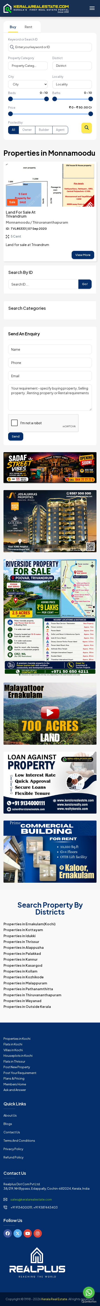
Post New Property (16, 1067)
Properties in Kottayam (23, 930)
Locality (57, 76)
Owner (27, 129)
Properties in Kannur (20, 959)
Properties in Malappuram (25, 983)
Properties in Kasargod (22, 965)
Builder (44, 129)
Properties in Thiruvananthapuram (32, 995)
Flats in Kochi (12, 1044)
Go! (85, 284)
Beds (12, 93)
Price (11, 107)
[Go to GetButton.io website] (88, 1301)
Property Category (21, 58)
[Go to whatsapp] (89, 1292)
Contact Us (11, 1132)
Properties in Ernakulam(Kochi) (29, 924)
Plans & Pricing (13, 1078)
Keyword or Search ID (23, 39)
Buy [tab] (13, 27)
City (11, 76)
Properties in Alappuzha (23, 947)
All (13, 129)
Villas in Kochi (13, 1050)
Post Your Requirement (19, 1073)
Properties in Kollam (20, 971)
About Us (10, 1115)
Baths (56, 93)
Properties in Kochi (16, 1038)
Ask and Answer (14, 1090)
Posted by (15, 122)
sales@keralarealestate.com (31, 1199)
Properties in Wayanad (22, 1001)
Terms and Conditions (19, 1140)
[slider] (10, 99)
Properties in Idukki (19, 936)
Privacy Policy (13, 1149)
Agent (60, 129)
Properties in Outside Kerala (27, 1006)
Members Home (14, 1084)
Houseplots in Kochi (18, 1055)
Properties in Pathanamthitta (28, 989)
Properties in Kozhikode (23, 977)
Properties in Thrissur (21, 941)
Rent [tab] (28, 27)
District (57, 58)
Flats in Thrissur (14, 1061)
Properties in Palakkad (22, 953)
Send (16, 436)
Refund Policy (13, 1157)
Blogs (7, 1124)
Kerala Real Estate (54, 1299)
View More (82, 255)
